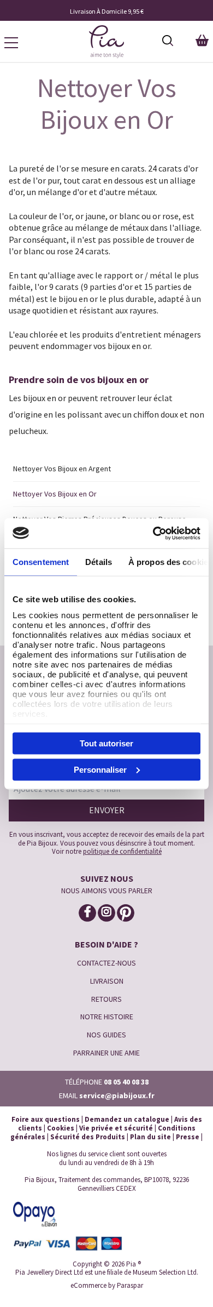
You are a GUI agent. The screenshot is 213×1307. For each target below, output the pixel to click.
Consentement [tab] (41, 562)
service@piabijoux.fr (117, 1095)
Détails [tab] (98, 562)
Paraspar (130, 1285)
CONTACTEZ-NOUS (106, 963)
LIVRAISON (106, 981)
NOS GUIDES (106, 1035)
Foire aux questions (45, 1119)
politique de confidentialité (122, 851)
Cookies (60, 1128)
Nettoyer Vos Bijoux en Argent (62, 468)
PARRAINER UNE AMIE (106, 1053)
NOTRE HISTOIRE (106, 1016)
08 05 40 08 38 (126, 1082)
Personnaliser (100, 769)
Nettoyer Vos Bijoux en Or (55, 494)
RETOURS (106, 999)
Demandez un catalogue (127, 1119)
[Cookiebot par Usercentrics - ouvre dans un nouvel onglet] (153, 533)
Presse (187, 1137)
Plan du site (150, 1137)
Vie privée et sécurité (116, 1128)
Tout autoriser (106, 743)
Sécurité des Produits (87, 1137)
